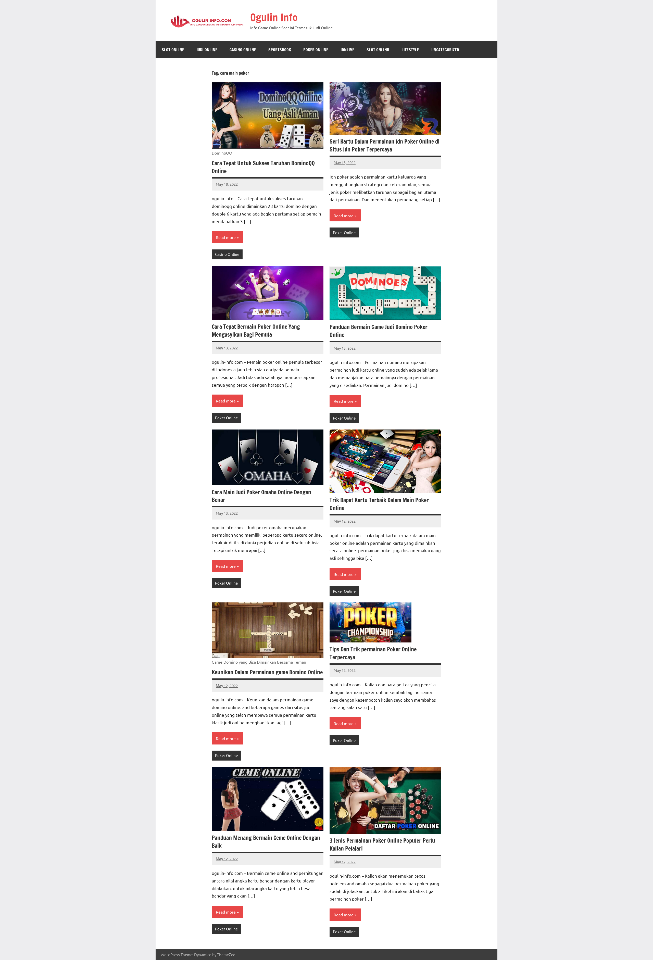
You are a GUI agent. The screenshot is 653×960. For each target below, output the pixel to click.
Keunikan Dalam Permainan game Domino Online (267, 672)
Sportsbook (279, 50)
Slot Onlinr (378, 50)
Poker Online (315, 50)
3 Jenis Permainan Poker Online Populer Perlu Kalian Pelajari (382, 844)
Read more (226, 237)
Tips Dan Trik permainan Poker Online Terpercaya (373, 653)
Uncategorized (445, 50)
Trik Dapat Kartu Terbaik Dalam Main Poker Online (379, 504)
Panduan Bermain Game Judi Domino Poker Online (379, 331)
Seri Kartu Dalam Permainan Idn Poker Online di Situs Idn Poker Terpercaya (384, 145)
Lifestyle (410, 50)
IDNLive (347, 50)
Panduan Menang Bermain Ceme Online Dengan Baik (266, 842)
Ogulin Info (274, 17)
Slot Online (173, 50)
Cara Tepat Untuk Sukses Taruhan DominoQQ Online (263, 167)
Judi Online (206, 50)
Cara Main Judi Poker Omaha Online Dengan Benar (261, 496)
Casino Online (243, 50)
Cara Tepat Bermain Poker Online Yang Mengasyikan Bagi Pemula (256, 330)
